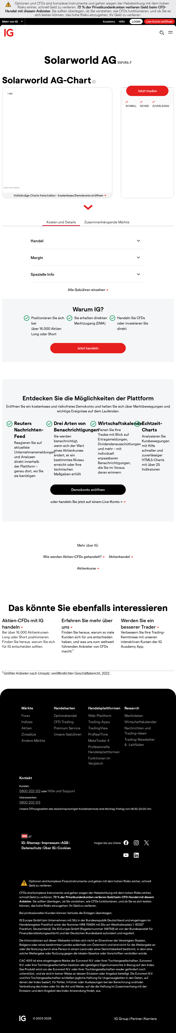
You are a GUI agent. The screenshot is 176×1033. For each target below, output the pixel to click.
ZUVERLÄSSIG (160, 105)
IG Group (121, 1018)
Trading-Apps (99, 722)
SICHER (144, 105)
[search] (162, 33)
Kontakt (25, 778)
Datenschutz (31, 848)
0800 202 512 (29, 791)
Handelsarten (64, 708)
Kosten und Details (61, 222)
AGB (64, 843)
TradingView (98, 728)
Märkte (27, 708)
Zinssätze (28, 734)
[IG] (9, 33)
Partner (136, 1018)
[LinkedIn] (136, 855)
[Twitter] (146, 842)
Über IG (49, 848)
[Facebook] (126, 842)
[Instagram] (136, 842)
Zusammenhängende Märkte (106, 222)
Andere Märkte (33, 740)
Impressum (50, 843)
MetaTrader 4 (98, 740)
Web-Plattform (99, 715)
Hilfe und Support (61, 791)
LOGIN (136, 21)
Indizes (26, 722)
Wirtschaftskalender (140, 722)
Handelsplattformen (104, 708)
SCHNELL (131, 105)
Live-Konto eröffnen (159, 21)
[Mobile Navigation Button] (170, 33)
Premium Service (67, 728)
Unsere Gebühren (67, 734)
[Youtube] (126, 855)
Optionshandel (65, 715)
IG (23, 843)
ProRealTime (98, 734)
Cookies (64, 848)
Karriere (150, 1018)
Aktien (26, 728)
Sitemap (33, 843)
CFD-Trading (64, 722)
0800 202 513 (29, 802)
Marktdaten (133, 715)
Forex (25, 715)
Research (131, 708)
